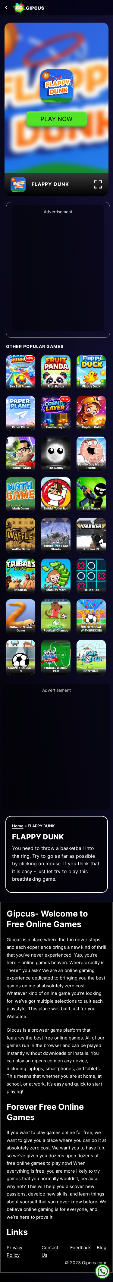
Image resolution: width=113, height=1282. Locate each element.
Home (18, 825)
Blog (101, 1247)
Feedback (80, 1247)
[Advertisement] (56, 271)
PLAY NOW (56, 119)
